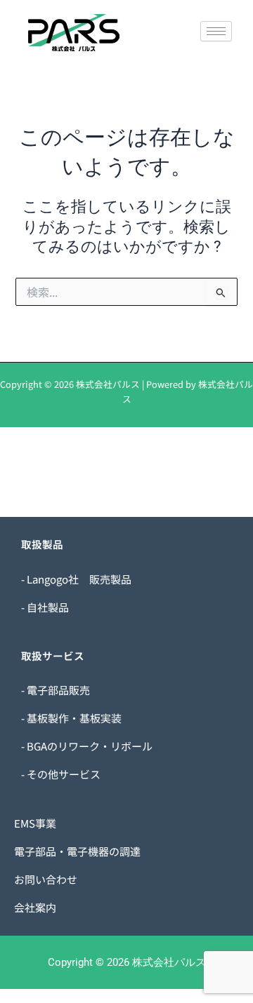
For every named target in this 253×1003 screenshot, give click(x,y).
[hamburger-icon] (216, 31)
